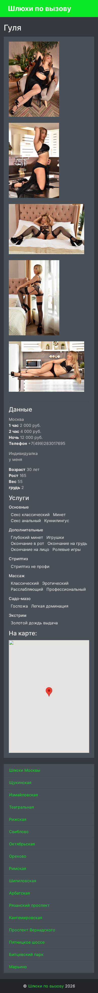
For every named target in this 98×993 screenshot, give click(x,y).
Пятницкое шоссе (26, 942)
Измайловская (23, 794)
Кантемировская (25, 917)
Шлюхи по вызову (39, 8)
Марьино (18, 966)
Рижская (17, 819)
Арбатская (19, 893)
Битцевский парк (26, 954)
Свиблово (19, 831)
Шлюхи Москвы (24, 770)
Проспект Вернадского (32, 929)
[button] (49, 692)
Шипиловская (22, 880)
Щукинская (20, 782)
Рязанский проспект (29, 905)
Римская (17, 868)
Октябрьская (22, 843)
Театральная (21, 807)
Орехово (17, 856)
